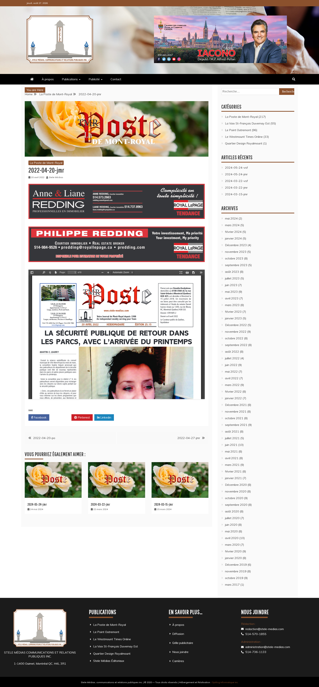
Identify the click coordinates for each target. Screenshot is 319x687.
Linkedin (105, 417)
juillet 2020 (232, 518)
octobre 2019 (234, 578)
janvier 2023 (233, 318)
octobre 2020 (234, 498)
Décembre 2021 (236, 405)
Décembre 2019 (236, 564)
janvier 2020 (233, 558)
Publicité (94, 79)
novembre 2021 (235, 411)
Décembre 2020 (236, 485)
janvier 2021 (233, 478)
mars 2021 (232, 465)
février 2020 (233, 551)
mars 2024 (232, 225)
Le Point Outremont (238, 130)
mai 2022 (231, 371)
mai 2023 (231, 291)
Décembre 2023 (236, 245)
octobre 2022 (234, 338)
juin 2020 (231, 524)
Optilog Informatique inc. (225, 682)
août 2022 (232, 351)
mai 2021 (231, 451)
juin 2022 (231, 365)
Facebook (40, 417)
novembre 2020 (235, 491)
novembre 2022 (235, 331)
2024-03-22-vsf (236, 181)
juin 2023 (231, 285)
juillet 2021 (232, 438)
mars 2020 (232, 544)
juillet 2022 (232, 358)
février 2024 (233, 232)
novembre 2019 (235, 571)
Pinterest (83, 417)
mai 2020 (231, 531)
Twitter (61, 417)
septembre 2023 (236, 265)
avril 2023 (232, 298)
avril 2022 (232, 378)
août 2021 (232, 431)
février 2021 (233, 471)
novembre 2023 (235, 252)
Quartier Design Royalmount (243, 143)
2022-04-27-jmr (188, 438)
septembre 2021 (236, 425)
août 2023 (232, 272)
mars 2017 (232, 584)
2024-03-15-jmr (163, 504)
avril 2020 (232, 538)
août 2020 (232, 511)
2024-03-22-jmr (100, 504)
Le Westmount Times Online (244, 137)
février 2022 (233, 391)
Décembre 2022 (236, 325)
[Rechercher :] (257, 91)
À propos (48, 79)
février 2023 (233, 311)
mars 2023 (232, 305)
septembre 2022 (236, 345)
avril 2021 (232, 458)
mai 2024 (231, 218)
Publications (70, 79)
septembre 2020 (236, 505)
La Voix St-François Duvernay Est (247, 123)
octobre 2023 (234, 258)
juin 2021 (231, 445)
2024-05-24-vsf (236, 167)
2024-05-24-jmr (37, 504)
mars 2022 (232, 385)
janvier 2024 (233, 238)
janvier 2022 (233, 398)
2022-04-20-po (44, 438)
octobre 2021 (234, 418)
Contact (116, 79)
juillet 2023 (232, 278)
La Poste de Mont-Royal (46, 163)
